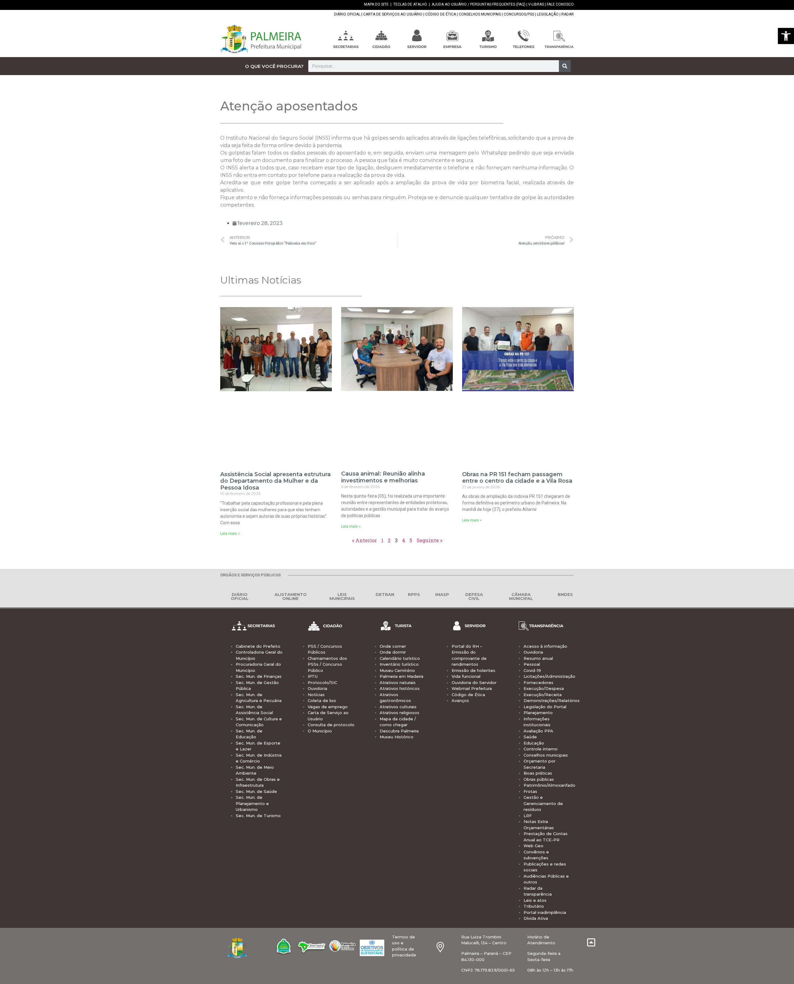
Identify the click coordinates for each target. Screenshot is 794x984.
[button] (786, 36)
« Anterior (364, 540)
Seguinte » (429, 540)
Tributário (534, 906)
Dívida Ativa (536, 918)
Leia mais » (230, 533)
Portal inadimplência (545, 912)
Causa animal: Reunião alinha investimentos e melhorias (383, 477)
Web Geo (533, 845)
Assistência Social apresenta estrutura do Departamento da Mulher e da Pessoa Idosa (275, 481)
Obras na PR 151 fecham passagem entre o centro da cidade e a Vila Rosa (517, 478)
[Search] (565, 66)
